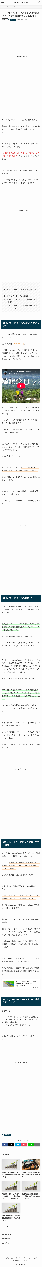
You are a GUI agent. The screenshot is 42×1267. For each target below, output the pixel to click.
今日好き (7, 1238)
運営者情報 (16, 1260)
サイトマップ (33, 1258)
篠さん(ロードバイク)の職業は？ (19, 296)
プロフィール (25, 1260)
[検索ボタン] (39, 2)
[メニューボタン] (2, 2)
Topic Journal (21, 3)
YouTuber (13, 19)
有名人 (6, 1243)
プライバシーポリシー (21, 1258)
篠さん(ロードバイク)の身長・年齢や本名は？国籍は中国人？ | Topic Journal (27, 984)
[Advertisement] (21, 81)
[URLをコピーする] (37, 1144)
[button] (5, 1144)
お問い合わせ (9, 1258)
